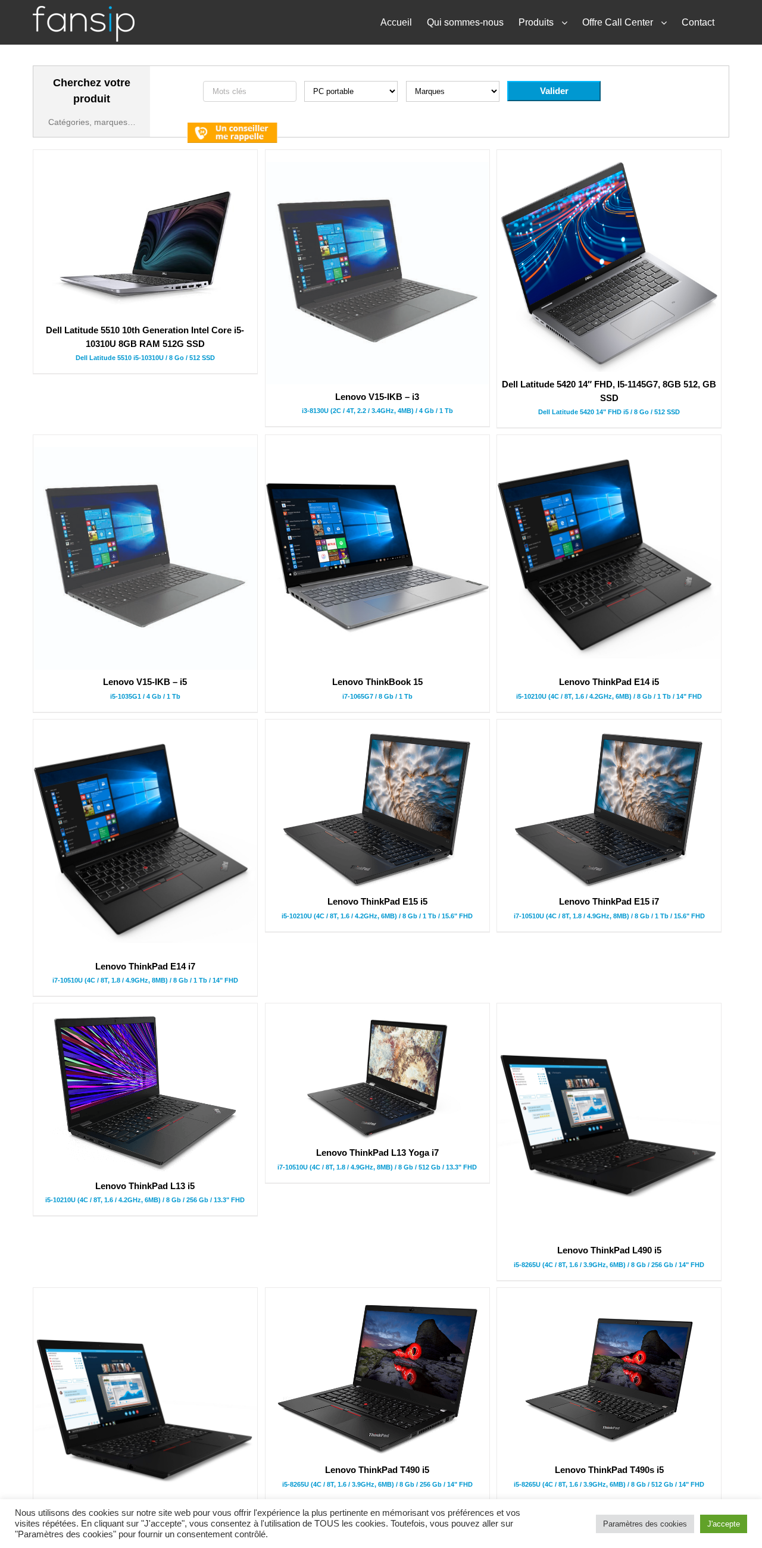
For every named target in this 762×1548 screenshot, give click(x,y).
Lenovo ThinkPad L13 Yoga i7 (377, 1152)
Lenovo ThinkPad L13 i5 (145, 1186)
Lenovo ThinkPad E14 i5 (609, 682)
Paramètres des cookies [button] (645, 1523)
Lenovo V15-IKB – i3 (377, 397)
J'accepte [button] (723, 1523)
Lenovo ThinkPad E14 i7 (145, 966)
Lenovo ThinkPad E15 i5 (377, 901)
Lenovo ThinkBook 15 (377, 682)
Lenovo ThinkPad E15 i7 (609, 901)
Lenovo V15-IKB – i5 (145, 682)
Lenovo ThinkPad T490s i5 (609, 1470)
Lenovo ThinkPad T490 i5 (377, 1470)
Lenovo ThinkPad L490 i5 (609, 1250)
